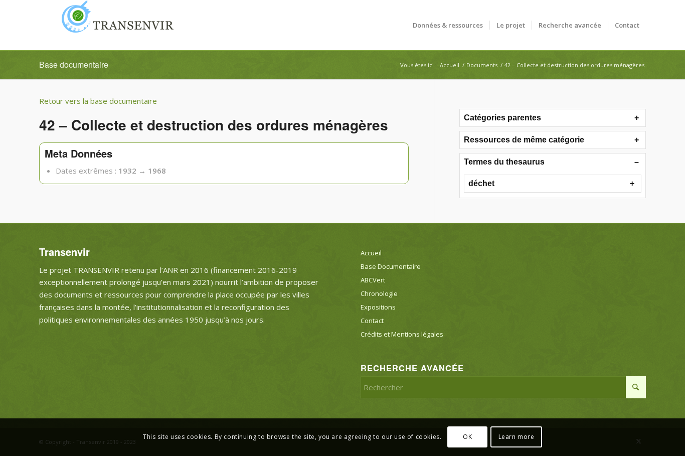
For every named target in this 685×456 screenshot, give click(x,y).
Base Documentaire (391, 266)
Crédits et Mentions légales (402, 334)
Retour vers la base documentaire (98, 101)
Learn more (516, 436)
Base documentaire (73, 64)
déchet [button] (481, 183)
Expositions (378, 307)
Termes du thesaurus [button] (504, 162)
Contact (372, 320)
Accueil (371, 252)
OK (467, 436)
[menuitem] (447, 25)
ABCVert (373, 279)
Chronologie (379, 293)
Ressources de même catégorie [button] (524, 139)
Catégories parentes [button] (502, 117)
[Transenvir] (114, 25)
